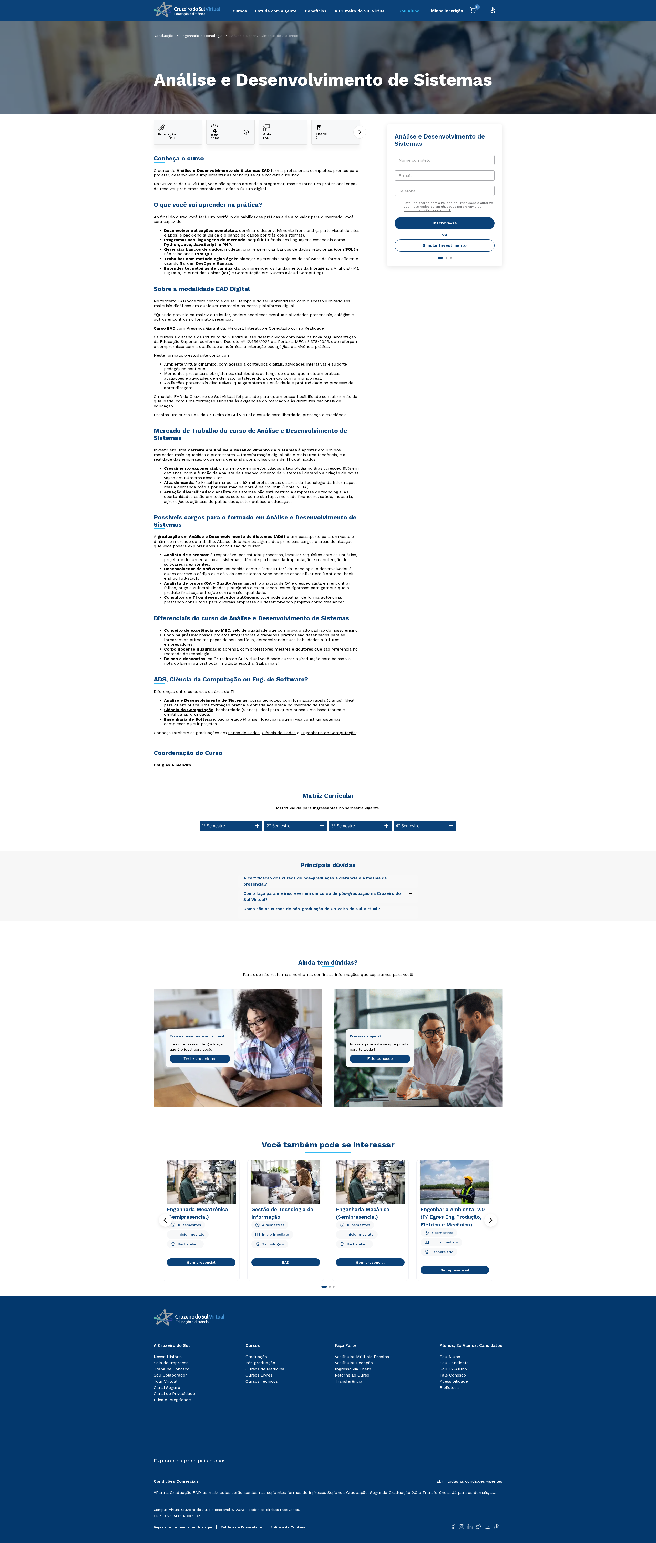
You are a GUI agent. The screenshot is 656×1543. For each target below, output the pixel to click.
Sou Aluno (408, 10)
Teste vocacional (199, 1058)
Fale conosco (380, 1058)
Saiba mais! (267, 663)
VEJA (302, 487)
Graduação (164, 36)
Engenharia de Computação (328, 732)
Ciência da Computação (188, 709)
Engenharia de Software (189, 719)
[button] (165, 1220)
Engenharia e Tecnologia (201, 36)
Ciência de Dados (279, 732)
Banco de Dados (244, 732)
